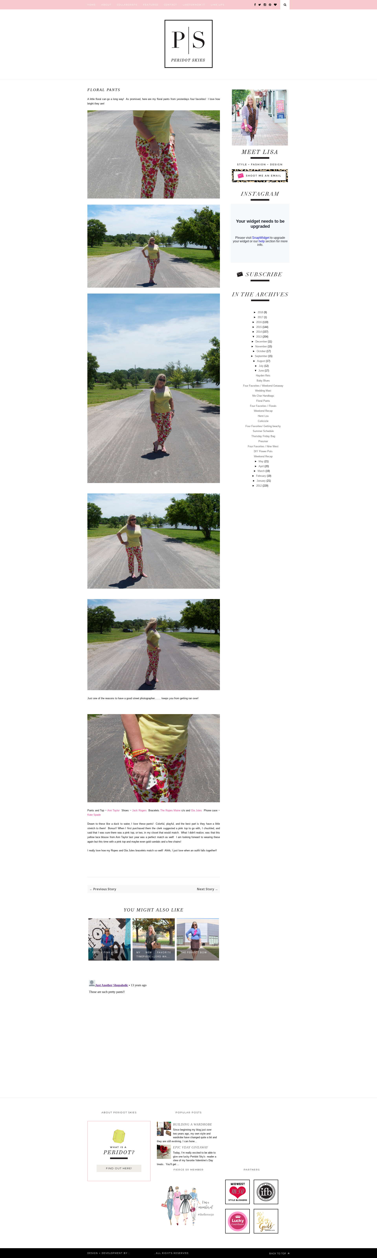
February (261, 475)
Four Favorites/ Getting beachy (263, 426)
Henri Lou (263, 415)
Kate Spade (94, 814)
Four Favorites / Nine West (263, 446)
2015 (259, 327)
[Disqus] (153, 1027)
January (261, 480)
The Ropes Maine (170, 810)
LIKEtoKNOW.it (194, 4)
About (106, 4)
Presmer (263, 441)
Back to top (278, 1253)
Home (91, 4)
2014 (259, 331)
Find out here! (119, 1168)
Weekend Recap (263, 410)
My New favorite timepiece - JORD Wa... (153, 954)
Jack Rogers (139, 810)
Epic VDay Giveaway (190, 1147)
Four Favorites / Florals (263, 405)
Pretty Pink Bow (105, 952)
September (261, 356)
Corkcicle (263, 421)
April (261, 466)
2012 (259, 485)
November (261, 346)
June (261, 370)
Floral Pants (263, 400)
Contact (170, 4)
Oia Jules (196, 810)
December (261, 341)
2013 (259, 336)
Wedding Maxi (263, 390)
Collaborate (127, 4)
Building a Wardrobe (192, 1124)
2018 (261, 312)
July (261, 365)
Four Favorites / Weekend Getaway (263, 385)
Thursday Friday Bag (263, 436)
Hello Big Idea (141, 1253)
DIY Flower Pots (263, 451)
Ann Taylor (113, 810)
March (261, 470)
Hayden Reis (263, 375)
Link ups (217, 4)
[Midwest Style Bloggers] (237, 1203)
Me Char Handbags (263, 395)
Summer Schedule (263, 431)
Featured (150, 4)
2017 (261, 317)
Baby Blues (263, 380)
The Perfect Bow (194, 952)
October (261, 351)
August (261, 361)
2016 (259, 322)
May (261, 461)
